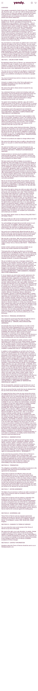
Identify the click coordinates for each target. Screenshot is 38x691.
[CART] (35, 3)
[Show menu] (2, 3)
